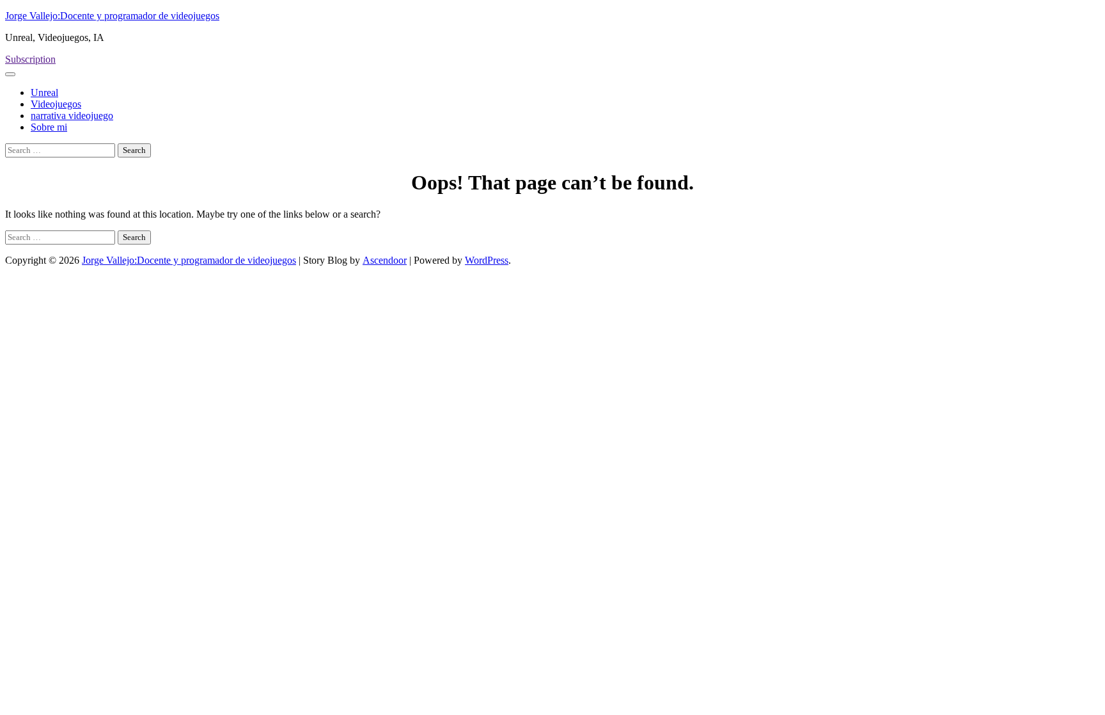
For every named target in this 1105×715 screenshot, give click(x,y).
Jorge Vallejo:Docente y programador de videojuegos (112, 15)
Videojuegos (56, 104)
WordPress (486, 260)
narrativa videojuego (72, 115)
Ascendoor (385, 260)
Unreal (44, 92)
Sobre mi (49, 127)
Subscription (30, 59)
